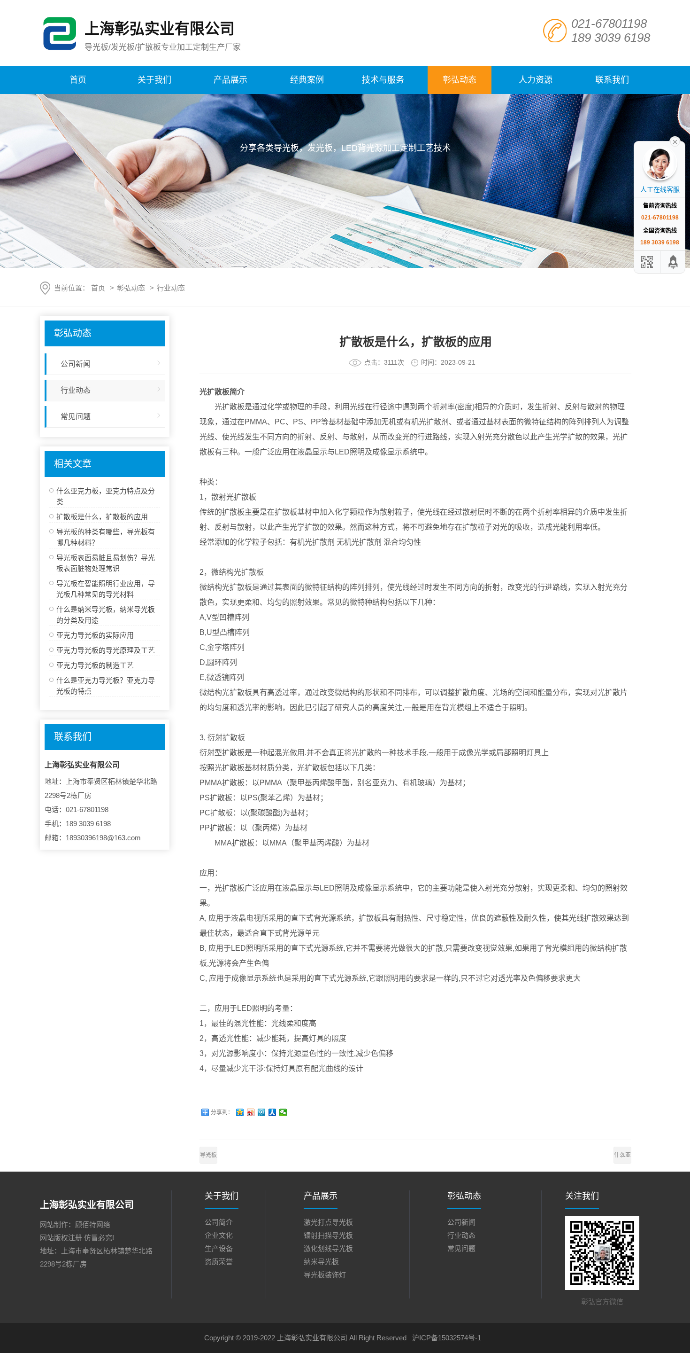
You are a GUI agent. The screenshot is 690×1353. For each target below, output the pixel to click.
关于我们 (154, 80)
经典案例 (307, 80)
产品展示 (230, 80)
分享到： (222, 1112)
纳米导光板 (321, 1262)
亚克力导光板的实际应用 (95, 635)
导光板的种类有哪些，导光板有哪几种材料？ (208, 1158)
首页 (77, 80)
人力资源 (535, 80)
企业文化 (219, 1235)
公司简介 (219, 1222)
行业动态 (171, 288)
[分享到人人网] (272, 1112)
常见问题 (76, 417)
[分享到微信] (283, 1112)
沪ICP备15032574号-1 (446, 1338)
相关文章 (73, 464)
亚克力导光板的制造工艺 (95, 665)
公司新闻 (76, 364)
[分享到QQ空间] (240, 1112)
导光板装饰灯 (325, 1275)
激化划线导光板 (328, 1248)
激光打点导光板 (328, 1222)
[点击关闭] (675, 141)
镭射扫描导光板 (328, 1235)
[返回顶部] (673, 262)
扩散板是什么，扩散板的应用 (102, 517)
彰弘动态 (459, 80)
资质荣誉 (219, 1262)
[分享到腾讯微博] (262, 1112)
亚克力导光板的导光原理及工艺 (105, 650)
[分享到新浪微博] (251, 1112)
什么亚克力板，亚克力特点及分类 (622, 1158)
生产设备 (219, 1248)
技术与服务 (383, 80)
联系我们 (612, 80)
